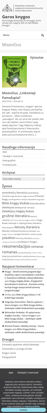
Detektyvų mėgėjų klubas (18, 211)
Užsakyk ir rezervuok (13, 156)
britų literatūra (37, 203)
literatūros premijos (27, 231)
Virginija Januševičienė (12, 256)
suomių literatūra (24, 253)
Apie (5, 151)
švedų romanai (20, 260)
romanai (37, 246)
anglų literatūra (16, 196)
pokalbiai (8, 238)
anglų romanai (28, 196)
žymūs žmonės (31, 260)
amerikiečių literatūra (15, 192)
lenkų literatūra (8, 227)
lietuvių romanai (10, 231)
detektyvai (8, 207)
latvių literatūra (34, 223)
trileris (39, 253)
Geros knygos (16, 16)
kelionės (21, 220)
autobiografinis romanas (18, 199)
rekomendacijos (16, 246)
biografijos (41, 199)
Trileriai (34, 253)
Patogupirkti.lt (9, 357)
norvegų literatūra (21, 234)
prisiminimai (12, 242)
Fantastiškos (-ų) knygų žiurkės (17, 348)
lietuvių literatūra (27, 227)
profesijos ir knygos (27, 241)
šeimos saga (41, 256)
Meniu (6, 35)
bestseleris (32, 199)
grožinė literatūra (16, 216)
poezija (39, 234)
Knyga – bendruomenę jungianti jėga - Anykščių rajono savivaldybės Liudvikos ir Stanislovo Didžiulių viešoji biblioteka (24, 274)
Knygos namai (9, 353)
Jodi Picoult (14, 220)
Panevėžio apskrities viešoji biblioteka (20, 344)
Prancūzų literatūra (23, 238)
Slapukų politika (32, 406)
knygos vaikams (30, 220)
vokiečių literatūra (29, 256)
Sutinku (25, 410)
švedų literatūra (8, 259)
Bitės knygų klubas (15, 203)
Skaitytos (7, 101)
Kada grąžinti (9, 160)
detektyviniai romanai (24, 207)
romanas (9, 251)
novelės (33, 234)
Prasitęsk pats (9, 164)
